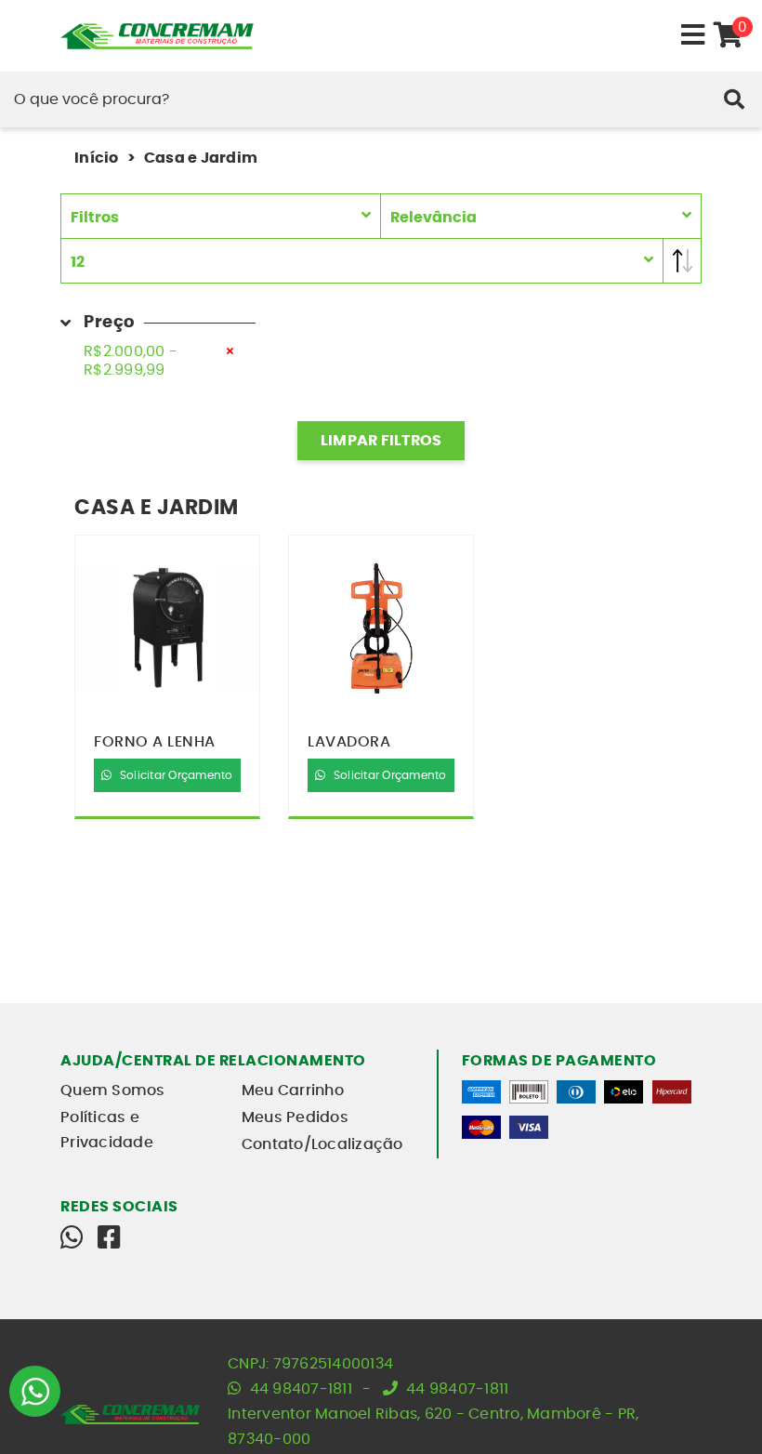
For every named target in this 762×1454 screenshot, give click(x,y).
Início (96, 158)
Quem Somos (112, 1090)
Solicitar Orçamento (175, 775)
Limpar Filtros (381, 440)
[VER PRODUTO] (167, 628)
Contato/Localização (322, 1144)
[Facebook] (109, 1238)
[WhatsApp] (72, 1238)
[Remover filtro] (230, 351)
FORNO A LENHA (155, 741)
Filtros (95, 217)
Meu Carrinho (293, 1090)
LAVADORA (349, 741)
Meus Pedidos (295, 1117)
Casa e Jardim (200, 158)
